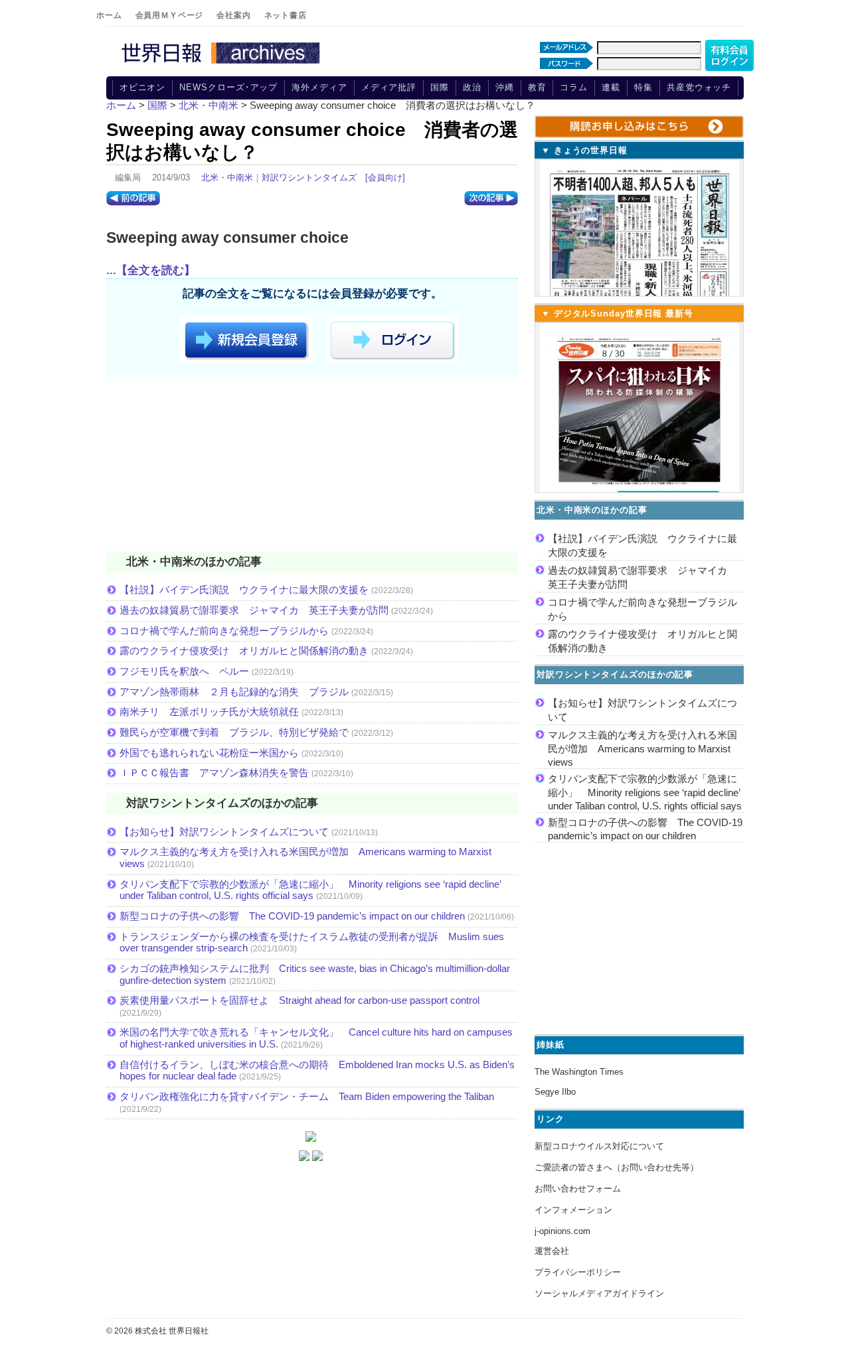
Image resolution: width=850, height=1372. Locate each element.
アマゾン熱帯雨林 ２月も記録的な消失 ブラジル (234, 691)
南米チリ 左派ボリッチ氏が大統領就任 (209, 711)
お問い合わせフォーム (578, 1189)
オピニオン (143, 87)
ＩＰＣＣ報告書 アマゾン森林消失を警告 (214, 772)
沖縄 (504, 87)
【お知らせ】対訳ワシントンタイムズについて (224, 831)
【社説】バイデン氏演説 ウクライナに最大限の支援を (244, 589)
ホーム (109, 15)
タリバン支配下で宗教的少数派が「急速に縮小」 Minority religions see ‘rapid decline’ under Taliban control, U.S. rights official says (310, 890)
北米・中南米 (227, 177)
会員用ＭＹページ (169, 15)
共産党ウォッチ (699, 87)
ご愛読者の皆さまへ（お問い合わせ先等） (617, 1167)
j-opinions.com (562, 1231)
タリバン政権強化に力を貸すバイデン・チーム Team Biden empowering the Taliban (307, 1096)
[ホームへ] (222, 64)
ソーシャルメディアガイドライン (599, 1293)
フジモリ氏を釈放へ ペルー (184, 671)
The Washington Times (579, 1072)
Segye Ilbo (555, 1092)
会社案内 (233, 15)
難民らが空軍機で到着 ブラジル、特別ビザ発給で (234, 732)
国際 (439, 87)
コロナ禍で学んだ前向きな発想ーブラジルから (224, 630)
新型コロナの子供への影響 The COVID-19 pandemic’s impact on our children (292, 916)
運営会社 (552, 1251)
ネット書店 (285, 15)
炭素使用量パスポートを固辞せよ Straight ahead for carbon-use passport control (299, 1000)
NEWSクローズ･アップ (228, 87)
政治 (472, 87)
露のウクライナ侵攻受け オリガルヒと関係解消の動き (244, 650)
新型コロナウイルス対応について (599, 1146)
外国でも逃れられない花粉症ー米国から (209, 752)
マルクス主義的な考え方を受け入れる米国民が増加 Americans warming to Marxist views (642, 748)
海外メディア (319, 87)
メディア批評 (388, 87)
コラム (574, 87)
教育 (537, 87)
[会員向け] (385, 177)
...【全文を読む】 (150, 270)
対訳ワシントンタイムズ (309, 177)
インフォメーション (573, 1210)
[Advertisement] (312, 466)
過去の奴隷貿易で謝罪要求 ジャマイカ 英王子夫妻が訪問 (254, 610)
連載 (611, 87)
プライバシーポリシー (578, 1272)
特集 (643, 87)
